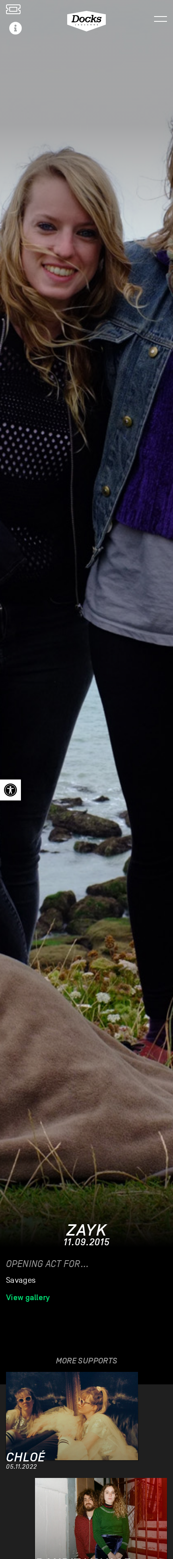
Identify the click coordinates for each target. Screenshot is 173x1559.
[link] (10, 790)
